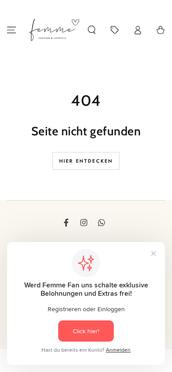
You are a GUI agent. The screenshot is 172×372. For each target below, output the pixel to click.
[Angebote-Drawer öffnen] (114, 30)
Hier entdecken (86, 160)
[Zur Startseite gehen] (54, 30)
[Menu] (11, 30)
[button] (91, 30)
